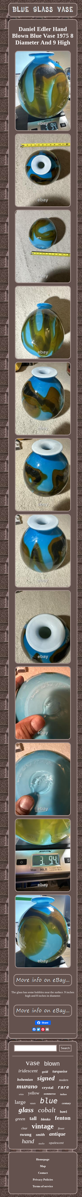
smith (40, 1134)
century (66, 1103)
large (20, 1102)
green (20, 1118)
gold (45, 1071)
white (21, 1094)
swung (25, 1134)
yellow (33, 1093)
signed (46, 1078)
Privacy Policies (43, 1179)
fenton (62, 1118)
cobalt (47, 1110)
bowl (63, 1111)
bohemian (25, 1080)
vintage (43, 1126)
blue (49, 1100)
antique (57, 1134)
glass (26, 1110)
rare (63, 1087)
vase (33, 1062)
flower (61, 1128)
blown (52, 1063)
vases (33, 1103)
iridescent (28, 1070)
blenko (46, 1119)
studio (41, 1143)
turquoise (59, 1071)
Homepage (42, 1159)
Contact (43, 1172)
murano (27, 1086)
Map (43, 1166)
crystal (47, 1087)
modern (63, 1080)
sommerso (50, 1093)
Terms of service (43, 1186)
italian (63, 1094)
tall (33, 1118)
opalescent (56, 1143)
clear (24, 1128)
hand (28, 1141)
